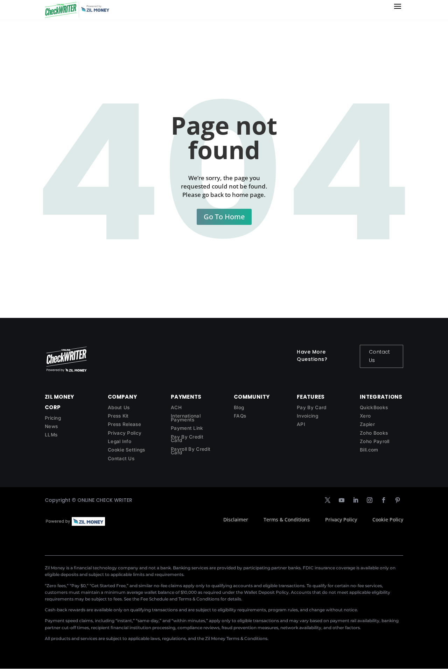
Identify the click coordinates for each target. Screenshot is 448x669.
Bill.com (369, 450)
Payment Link (187, 428)
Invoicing (307, 416)
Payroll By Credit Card (190, 451)
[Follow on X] (327, 500)
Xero (365, 416)
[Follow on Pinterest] (397, 500)
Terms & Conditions (287, 519)
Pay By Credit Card (187, 438)
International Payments (186, 417)
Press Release (124, 424)
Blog (239, 407)
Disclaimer (235, 519)
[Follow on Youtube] (341, 500)
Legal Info (119, 441)
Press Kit (118, 416)
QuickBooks (374, 407)
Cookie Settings (126, 450)
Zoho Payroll (375, 441)
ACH (176, 407)
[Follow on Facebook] (383, 500)
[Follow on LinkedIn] (355, 500)
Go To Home (224, 216)
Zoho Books (374, 433)
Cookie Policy (387, 519)
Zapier (367, 424)
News (51, 426)
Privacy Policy (124, 433)
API (301, 424)
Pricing (53, 418)
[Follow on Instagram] (369, 500)
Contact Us (379, 356)
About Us (119, 407)
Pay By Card (311, 407)
